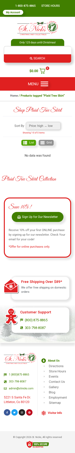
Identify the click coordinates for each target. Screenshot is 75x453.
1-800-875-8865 (25, 6)
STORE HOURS (50, 6)
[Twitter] (14, 412)
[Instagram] (22, 412)
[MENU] (44, 84)
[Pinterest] (29, 412)
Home (14, 95)
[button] (57, 360)
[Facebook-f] (7, 412)
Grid (49, 142)
